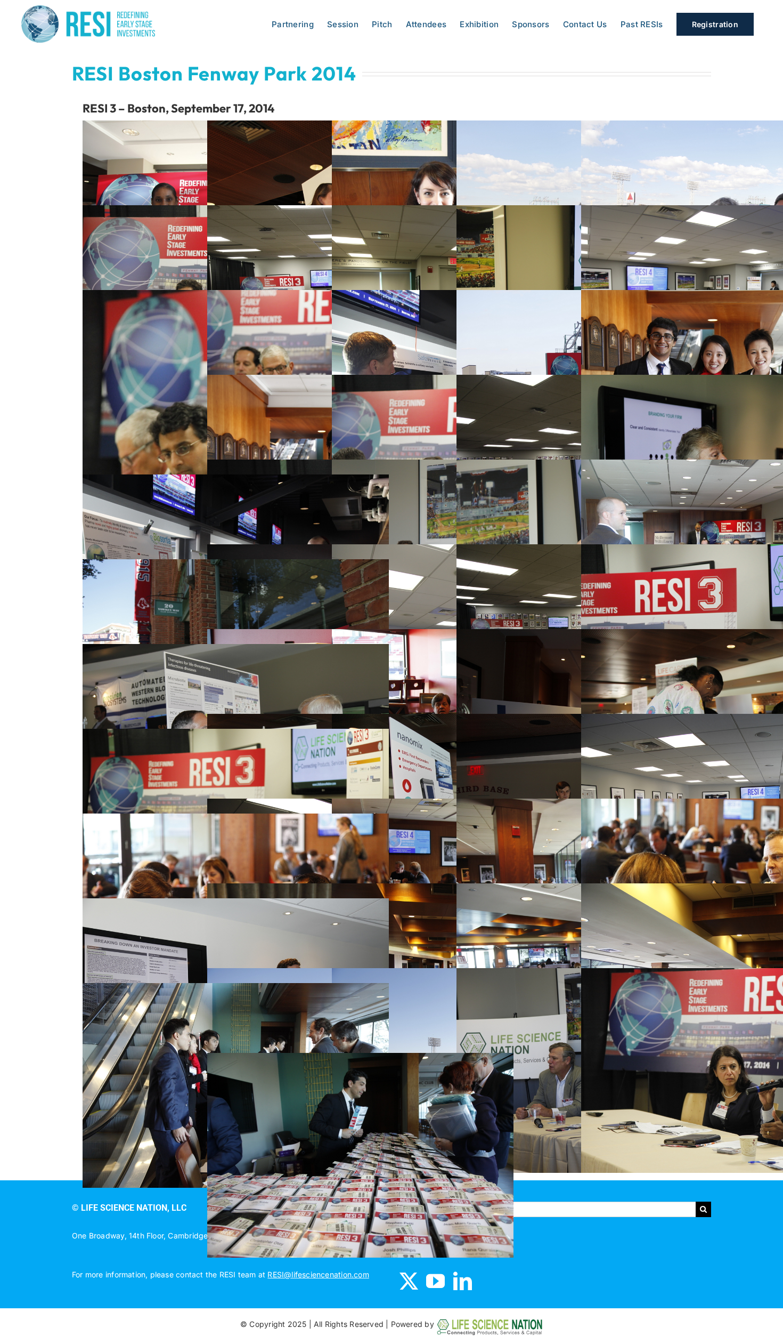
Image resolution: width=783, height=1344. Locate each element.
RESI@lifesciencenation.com (318, 1274)
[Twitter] (408, 1280)
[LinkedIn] (462, 1280)
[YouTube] (435, 1280)
